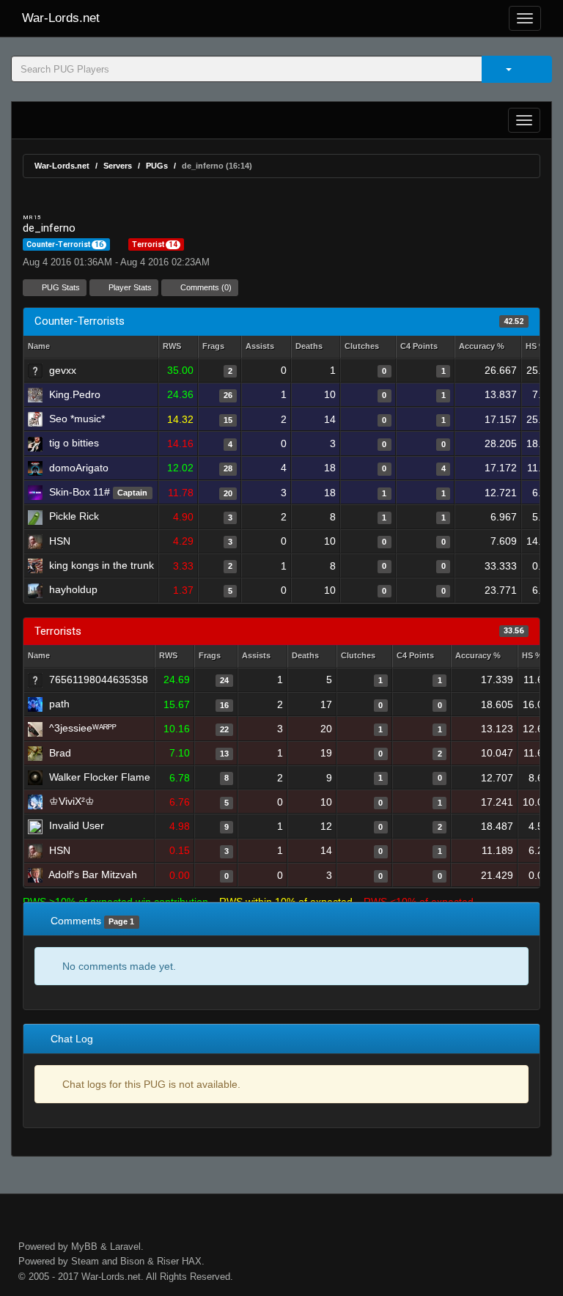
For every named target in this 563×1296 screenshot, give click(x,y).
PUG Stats (60, 287)
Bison (132, 1261)
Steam (85, 1261)
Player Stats (129, 287)
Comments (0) (205, 287)
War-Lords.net (61, 18)
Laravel (125, 1246)
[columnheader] (178, 347)
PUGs (157, 165)
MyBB (84, 1246)
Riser (168, 1261)
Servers (117, 165)
